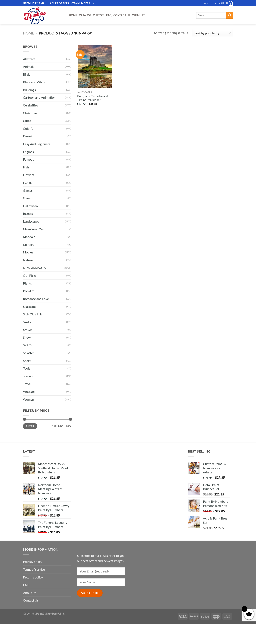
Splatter (28, 353)
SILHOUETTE (32, 314)
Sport (27, 361)
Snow (27, 337)
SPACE (28, 345)
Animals (28, 66)
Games (28, 190)
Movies (28, 252)
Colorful (28, 128)
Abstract (29, 59)
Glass (27, 198)
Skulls (27, 322)
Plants (27, 283)
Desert (27, 136)
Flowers (28, 175)
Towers (28, 376)
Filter (30, 425)
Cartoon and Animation (39, 97)
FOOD (27, 182)
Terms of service (34, 569)
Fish (26, 167)
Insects (28, 213)
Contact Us (121, 15)
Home (73, 15)
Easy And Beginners (36, 144)
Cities (27, 121)
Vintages (29, 391)
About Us (29, 593)
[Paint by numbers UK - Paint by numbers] (43, 15)
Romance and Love (36, 299)
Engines (28, 152)
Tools (26, 368)
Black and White (34, 82)
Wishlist (138, 15)
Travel (27, 384)
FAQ (108, 15)
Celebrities (30, 105)
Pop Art (28, 291)
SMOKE (28, 329)
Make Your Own (34, 229)
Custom (98, 15)
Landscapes (31, 221)
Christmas (30, 113)
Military (28, 244)
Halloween (30, 206)
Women (28, 399)
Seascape (29, 306)
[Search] (229, 15)
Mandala (29, 237)
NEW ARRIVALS (34, 268)
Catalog (85, 15)
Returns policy (33, 577)
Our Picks (29, 275)
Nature (28, 260)
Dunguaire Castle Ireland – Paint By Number (92, 97)
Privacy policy (32, 561)
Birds (26, 74)
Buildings (29, 90)
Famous (28, 159)
